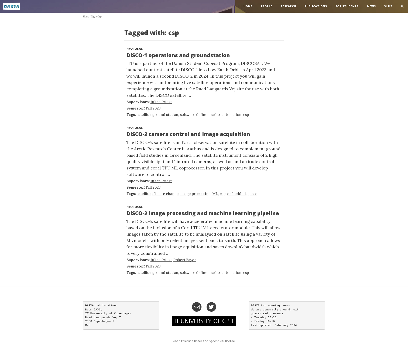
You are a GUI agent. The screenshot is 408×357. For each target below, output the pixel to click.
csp (100, 16)
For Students (347, 6)
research (288, 6)
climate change (165, 193)
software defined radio (200, 114)
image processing (195, 193)
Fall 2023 (153, 108)
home (248, 6)
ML (215, 193)
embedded (236, 193)
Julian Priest (161, 102)
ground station (165, 114)
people (266, 6)
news (371, 6)
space (252, 193)
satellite (144, 114)
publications (316, 6)
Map (87, 325)
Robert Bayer (184, 259)
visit (388, 6)
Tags (93, 16)
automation (231, 114)
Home (86, 16)
